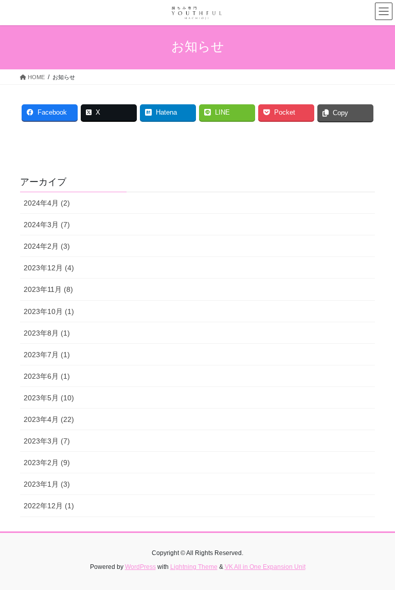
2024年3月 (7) (47, 224)
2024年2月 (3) (47, 246)
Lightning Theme (194, 566)
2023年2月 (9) (47, 462)
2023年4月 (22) (49, 419)
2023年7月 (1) (47, 355)
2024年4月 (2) (47, 203)
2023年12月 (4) (49, 268)
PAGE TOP (376, 563)
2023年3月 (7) (47, 441)
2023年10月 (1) (49, 311)
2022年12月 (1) (49, 506)
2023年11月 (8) (48, 289)
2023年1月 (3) (47, 484)
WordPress (140, 566)
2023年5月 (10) (49, 398)
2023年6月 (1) (47, 376)
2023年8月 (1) (47, 333)
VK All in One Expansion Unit (265, 566)
